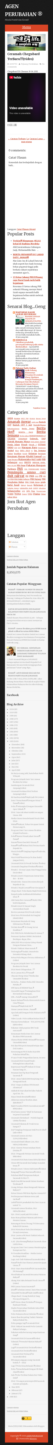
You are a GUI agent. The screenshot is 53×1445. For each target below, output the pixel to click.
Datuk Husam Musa (18, 441)
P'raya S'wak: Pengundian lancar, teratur (28, 1058)
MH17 (21, 463)
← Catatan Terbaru (17, 139)
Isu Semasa (40, 450)
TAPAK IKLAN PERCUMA (17, 560)
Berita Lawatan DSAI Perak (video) (25, 912)
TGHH (10, 494)
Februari (15, 1390)
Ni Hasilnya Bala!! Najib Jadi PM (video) (27, 797)
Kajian (10, 454)
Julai (13, 760)
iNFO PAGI (25, 451)
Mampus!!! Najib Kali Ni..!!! (22, 1006)
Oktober (15, 751)
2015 (11, 728)
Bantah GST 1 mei (22, 425)
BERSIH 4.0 (41, 436)
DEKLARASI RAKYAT (38, 442)
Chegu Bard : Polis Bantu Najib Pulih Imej (28, 891)
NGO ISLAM (11, 466)
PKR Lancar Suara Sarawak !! (23, 1286)
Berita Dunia (28, 429)
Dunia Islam (13, 445)
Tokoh (24, 494)
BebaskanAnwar (13, 429)
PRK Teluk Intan (32, 482)
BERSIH (32, 436)
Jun (13, 764)
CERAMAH (22, 439)
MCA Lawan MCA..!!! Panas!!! (22, 973)
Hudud (10, 450)
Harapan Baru (29, 447)
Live (44, 457)
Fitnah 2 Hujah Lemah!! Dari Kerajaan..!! (28, 888)
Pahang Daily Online (26, 368)
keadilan (17, 454)
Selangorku (13, 491)
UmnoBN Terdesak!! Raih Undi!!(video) (27, 1293)
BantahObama (39, 425)
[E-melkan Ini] (8, 125)
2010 (11, 1397)
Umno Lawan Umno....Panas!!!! (23, 1009)
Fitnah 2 (33, 445)
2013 (11, 735)
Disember (16, 744)
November (16, 748)
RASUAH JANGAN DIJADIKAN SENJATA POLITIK (33, 318)
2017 (11, 722)
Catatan (14, 542)
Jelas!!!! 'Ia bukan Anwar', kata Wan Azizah (28, 1290)
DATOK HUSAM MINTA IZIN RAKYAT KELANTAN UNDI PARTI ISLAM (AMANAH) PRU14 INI (26, 612)
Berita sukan (24, 436)
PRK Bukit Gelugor (22, 479)
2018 (11, 719)
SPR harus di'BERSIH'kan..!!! (22, 988)
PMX (37, 476)
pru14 (43, 482)
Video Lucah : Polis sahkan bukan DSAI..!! (28, 1018)
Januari (15, 1393)
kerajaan (42, 454)
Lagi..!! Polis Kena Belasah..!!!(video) (26, 1366)
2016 (11, 725)
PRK (12, 479)
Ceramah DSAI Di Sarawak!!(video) (25, 1338)
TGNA (17, 494)
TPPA (30, 494)
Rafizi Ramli (13, 485)
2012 (11, 738)
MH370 (27, 462)
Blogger (41, 1426)
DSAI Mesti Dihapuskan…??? (23, 969)
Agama (17, 419)
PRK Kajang (35, 479)
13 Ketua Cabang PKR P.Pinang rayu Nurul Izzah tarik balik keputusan (28, 280)
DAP (44, 439)
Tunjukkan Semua (39, 408)
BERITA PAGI (25, 432)
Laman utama (13, 556)
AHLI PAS (25, 418)
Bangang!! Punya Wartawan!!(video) (26, 1172)
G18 (15, 448)
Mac (13, 1387)
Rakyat (23, 485)
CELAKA (11, 439)
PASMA (43, 469)
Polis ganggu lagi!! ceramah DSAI (25, 1323)
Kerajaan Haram (16, 456)
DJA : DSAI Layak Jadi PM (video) (24, 1214)
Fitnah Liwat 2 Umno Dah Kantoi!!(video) (28, 1169)
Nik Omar (21, 465)
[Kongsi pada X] (13, 125)
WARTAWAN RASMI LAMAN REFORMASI (26, 313)
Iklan (17, 451)
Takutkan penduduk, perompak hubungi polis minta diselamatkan (29, 344)
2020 (11, 712)
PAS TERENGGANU (31, 469)
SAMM (35, 488)
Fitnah (24, 445)
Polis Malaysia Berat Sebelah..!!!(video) (27, 1314)
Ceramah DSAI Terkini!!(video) (24, 1351)
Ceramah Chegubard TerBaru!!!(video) (27, 866)
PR (40, 476)
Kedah (24, 454)
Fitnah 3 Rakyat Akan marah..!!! (24, 948)
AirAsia (32, 418)
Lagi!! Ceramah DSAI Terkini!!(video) (26, 1347)
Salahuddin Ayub (26, 488)
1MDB (10, 418)
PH (27, 476)
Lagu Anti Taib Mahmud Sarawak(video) (28, 1259)
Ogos (14, 757)
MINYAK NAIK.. (39, 463)
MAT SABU (36, 459)
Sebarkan (42, 488)
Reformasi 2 (40, 485)
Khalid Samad (34, 456)
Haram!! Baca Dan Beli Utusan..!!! (24, 842)
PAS (20, 469)
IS (32, 451)
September (16, 754)
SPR (23, 491)
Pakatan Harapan (36, 465)
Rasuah (29, 485)
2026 (11, 709)
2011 (11, 741)
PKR (31, 476)
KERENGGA (21, 340)
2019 (11, 716)
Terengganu (41, 491)
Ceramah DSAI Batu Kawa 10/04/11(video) (28, 1160)
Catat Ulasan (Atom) (26, 229)
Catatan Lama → (37, 139)
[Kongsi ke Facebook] (15, 125)
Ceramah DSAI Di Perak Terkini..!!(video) (28, 863)
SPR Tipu (30, 491)
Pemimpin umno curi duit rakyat (26, 474)
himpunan (42, 448)
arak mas (35, 422)
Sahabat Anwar (13, 488)
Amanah (13, 422)
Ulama (36, 494)
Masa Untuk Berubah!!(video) (23, 1097)
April (14, 770)
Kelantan (32, 453)
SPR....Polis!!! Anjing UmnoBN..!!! (24, 997)
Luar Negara (12, 460)
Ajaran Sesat (41, 418)
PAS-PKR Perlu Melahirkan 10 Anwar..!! (27, 933)
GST (19, 448)
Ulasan (13, 547)
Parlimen (11, 469)
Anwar (26, 422)
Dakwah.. (34, 439)
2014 (11, 732)
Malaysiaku (24, 459)
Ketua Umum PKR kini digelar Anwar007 (28, 1193)
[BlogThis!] (11, 125)
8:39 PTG (13, 64)
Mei (13, 767)
